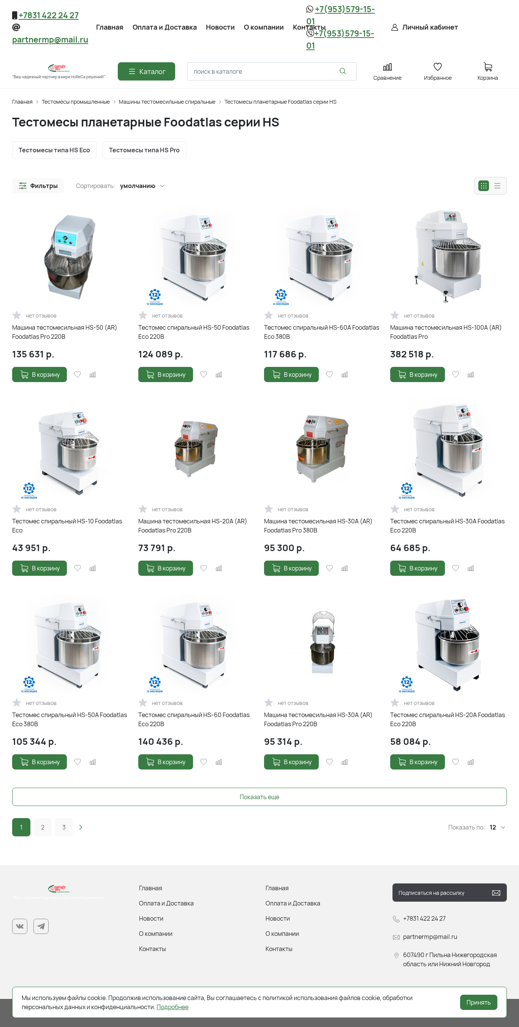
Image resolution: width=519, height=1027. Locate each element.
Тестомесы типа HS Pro (144, 150)
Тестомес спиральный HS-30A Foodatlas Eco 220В (447, 525)
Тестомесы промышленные (76, 101)
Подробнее (172, 1007)
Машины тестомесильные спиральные (167, 101)
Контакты (152, 949)
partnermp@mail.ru (50, 39)
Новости (151, 918)
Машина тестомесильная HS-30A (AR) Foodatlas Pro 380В (318, 525)
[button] (38, 185)
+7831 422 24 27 (49, 15)
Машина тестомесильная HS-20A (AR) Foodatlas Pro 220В (192, 525)
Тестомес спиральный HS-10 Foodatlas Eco (67, 525)
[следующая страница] (80, 827)
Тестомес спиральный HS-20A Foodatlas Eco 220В (447, 719)
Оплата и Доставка (166, 903)
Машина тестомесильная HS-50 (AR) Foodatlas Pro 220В (64, 332)
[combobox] (271, 71)
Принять (479, 1002)
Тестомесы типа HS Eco (54, 150)
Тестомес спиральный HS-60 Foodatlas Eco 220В (194, 719)
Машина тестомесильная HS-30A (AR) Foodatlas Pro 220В (318, 719)
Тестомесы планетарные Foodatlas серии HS (281, 101)
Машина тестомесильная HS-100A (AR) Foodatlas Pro (446, 332)
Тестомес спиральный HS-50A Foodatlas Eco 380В (69, 719)
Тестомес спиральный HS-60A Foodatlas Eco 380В (321, 332)
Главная (22, 101)
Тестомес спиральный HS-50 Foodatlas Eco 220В (193, 332)
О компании (155, 933)
